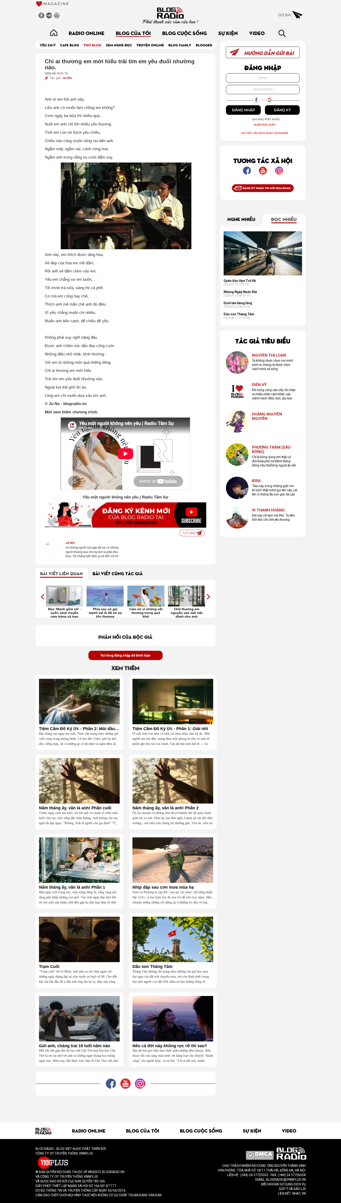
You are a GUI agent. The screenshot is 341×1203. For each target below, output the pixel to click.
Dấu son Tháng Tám (152, 966)
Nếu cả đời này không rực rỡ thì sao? (169, 1046)
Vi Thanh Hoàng (268, 510)
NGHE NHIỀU (241, 219)
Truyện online (150, 45)
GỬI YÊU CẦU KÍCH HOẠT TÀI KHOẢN (264, 133)
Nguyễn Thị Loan (269, 355)
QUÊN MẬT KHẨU (265, 124)
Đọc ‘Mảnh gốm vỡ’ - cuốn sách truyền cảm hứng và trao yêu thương (64, 612)
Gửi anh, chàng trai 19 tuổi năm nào (74, 1046)
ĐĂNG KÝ (282, 109)
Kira (256, 481)
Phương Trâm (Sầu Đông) (271, 449)
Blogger (204, 45)
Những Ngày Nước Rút (240, 292)
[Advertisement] (125, 1106)
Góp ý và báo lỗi (292, 1189)
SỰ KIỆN (228, 32)
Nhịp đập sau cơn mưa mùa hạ (163, 887)
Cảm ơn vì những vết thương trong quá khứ (146, 612)
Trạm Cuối (49, 966)
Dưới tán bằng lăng (238, 303)
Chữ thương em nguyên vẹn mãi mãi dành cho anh (187, 612)
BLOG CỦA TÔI (133, 32)
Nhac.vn (299, 1193)
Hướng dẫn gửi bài (268, 52)
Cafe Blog (69, 45)
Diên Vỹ (259, 385)
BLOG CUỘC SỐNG (184, 32)
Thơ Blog (92, 45)
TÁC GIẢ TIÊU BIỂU (262, 341)
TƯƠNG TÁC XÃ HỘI (262, 160)
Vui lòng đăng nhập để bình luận (125, 655)
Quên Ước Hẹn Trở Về (240, 281)
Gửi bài (285, 14)
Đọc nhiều (284, 219)
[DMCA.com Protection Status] (260, 1155)
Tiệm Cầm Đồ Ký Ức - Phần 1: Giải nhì (170, 729)
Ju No (67, 78)
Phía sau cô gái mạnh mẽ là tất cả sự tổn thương (105, 612)
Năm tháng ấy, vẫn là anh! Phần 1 (72, 887)
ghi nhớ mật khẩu (266, 119)
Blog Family (179, 45)
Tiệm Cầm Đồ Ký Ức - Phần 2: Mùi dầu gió (79, 729)
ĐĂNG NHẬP (243, 109)
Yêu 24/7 (48, 45)
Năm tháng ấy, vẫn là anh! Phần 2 (165, 808)
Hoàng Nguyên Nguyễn (267, 416)
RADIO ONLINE (86, 32)
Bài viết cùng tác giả (118, 573)
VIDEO (257, 32)
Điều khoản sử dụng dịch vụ (283, 1184)
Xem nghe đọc (119, 45)
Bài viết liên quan (61, 573)
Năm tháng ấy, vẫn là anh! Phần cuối (75, 808)
